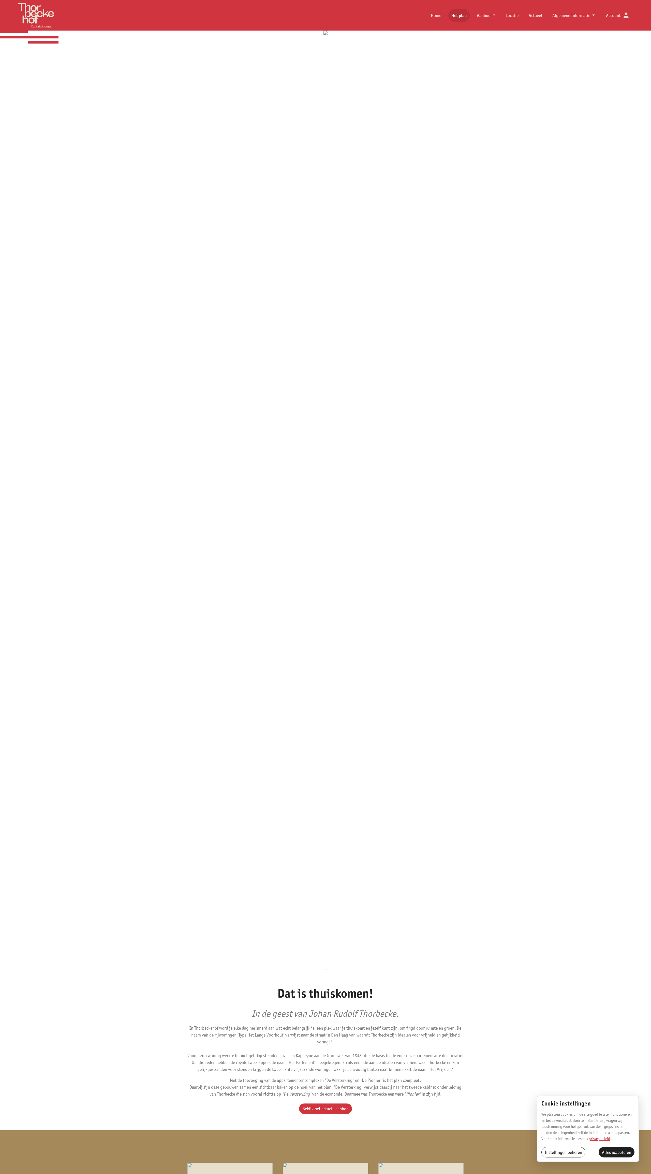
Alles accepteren (616, 1152)
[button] (617, 15)
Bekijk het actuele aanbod (325, 1108)
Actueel (535, 15)
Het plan (459, 15)
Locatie (512, 15)
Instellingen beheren (563, 1152)
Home (436, 15)
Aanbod (484, 15)
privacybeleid (599, 1138)
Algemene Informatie (571, 15)
